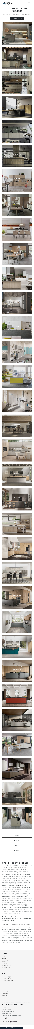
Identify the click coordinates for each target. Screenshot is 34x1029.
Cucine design (6, 977)
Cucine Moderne (15, 14)
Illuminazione (6, 967)
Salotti (4, 958)
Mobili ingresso (6, 960)
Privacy (3, 1027)
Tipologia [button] (17, 845)
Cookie (8, 1027)
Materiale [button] (17, 840)
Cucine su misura (7, 980)
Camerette (5, 992)
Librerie (4, 956)
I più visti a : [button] (17, 850)
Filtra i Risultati (17, 18)
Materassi (5, 995)
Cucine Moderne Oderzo (25, 14)
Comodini (5, 993)
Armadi (4, 963)
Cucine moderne (7, 978)
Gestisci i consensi (17, 1027)
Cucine (8, 14)
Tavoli (4, 962)
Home (4, 14)
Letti (3, 990)
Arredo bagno (6, 965)
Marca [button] (17, 835)
